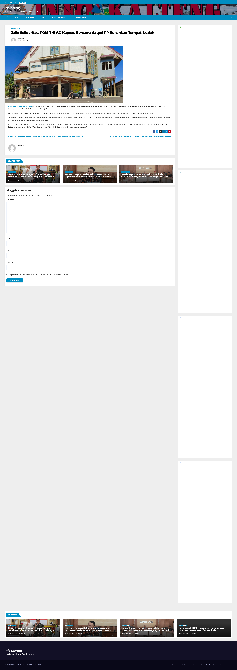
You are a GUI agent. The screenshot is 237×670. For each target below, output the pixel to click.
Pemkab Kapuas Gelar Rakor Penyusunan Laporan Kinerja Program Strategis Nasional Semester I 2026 (88, 176)
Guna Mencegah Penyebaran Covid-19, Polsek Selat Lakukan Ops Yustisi (140, 136)
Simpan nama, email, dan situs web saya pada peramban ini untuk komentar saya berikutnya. (39, 275)
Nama (8, 238)
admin (22, 38)
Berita (16, 17)
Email (8, 250)
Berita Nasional (31, 17)
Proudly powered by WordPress (13, 664)
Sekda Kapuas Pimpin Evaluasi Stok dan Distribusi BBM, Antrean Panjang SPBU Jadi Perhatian (144, 176)
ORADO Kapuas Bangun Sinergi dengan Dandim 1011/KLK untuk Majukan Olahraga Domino (31, 176)
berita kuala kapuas (34, 40)
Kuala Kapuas (15, 28)
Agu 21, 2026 (184, 633)
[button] (231, 17)
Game (44, 17)
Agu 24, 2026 (13, 633)
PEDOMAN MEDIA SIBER (58, 17)
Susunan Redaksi (79, 17)
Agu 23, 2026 (70, 633)
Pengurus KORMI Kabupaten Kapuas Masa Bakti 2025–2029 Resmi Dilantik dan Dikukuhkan (202, 630)
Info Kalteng (13, 8)
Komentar (10, 200)
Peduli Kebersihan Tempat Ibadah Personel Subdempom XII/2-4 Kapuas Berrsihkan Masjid (46, 136)
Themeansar (38, 664)
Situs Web (9, 263)
